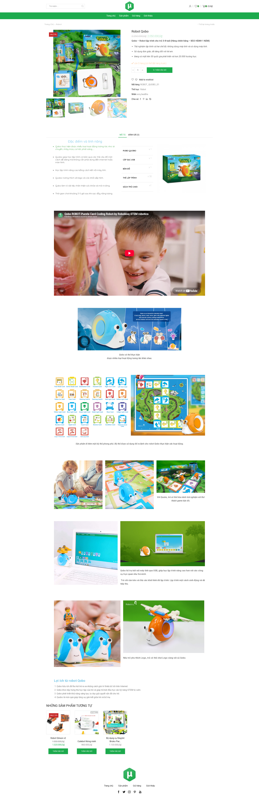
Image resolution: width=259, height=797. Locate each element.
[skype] (150, 99)
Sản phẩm (124, 15)
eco (139, 94)
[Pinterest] (143, 99)
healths (144, 94)
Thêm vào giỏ (160, 70)
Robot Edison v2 (58, 738)
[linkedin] (147, 99)
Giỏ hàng (136, 15)
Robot (59, 24)
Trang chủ (110, 15)
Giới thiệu (148, 15)
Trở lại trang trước (207, 24)
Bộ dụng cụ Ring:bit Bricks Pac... (115, 740)
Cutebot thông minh (87, 741)
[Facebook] (140, 99)
